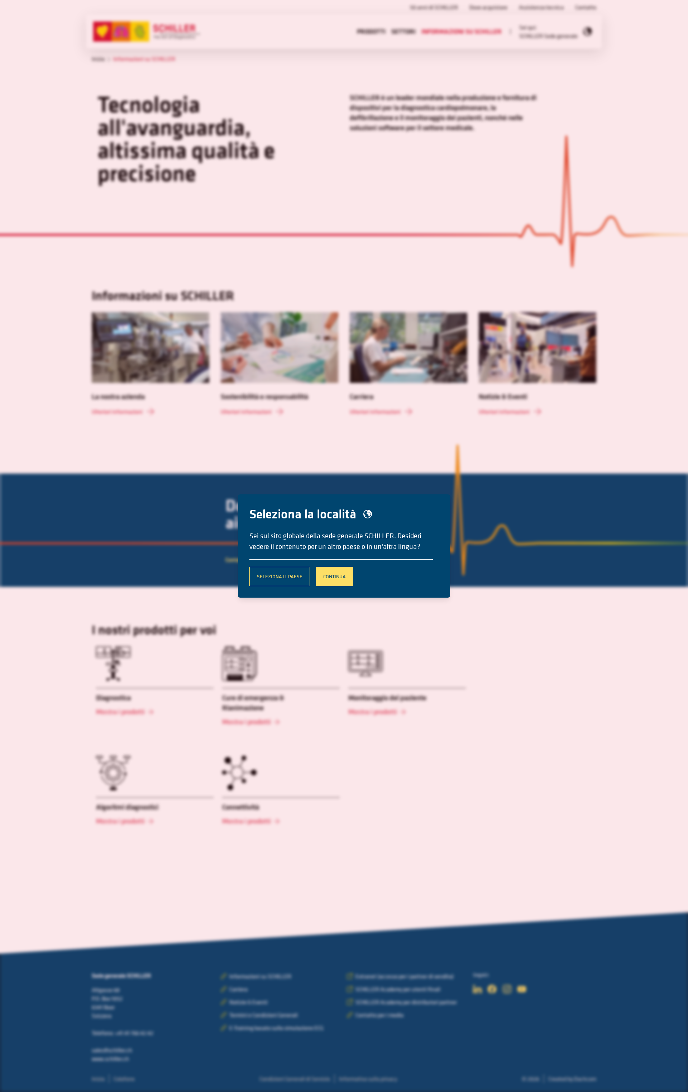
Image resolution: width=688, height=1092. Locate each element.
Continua (334, 576)
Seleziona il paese (279, 576)
